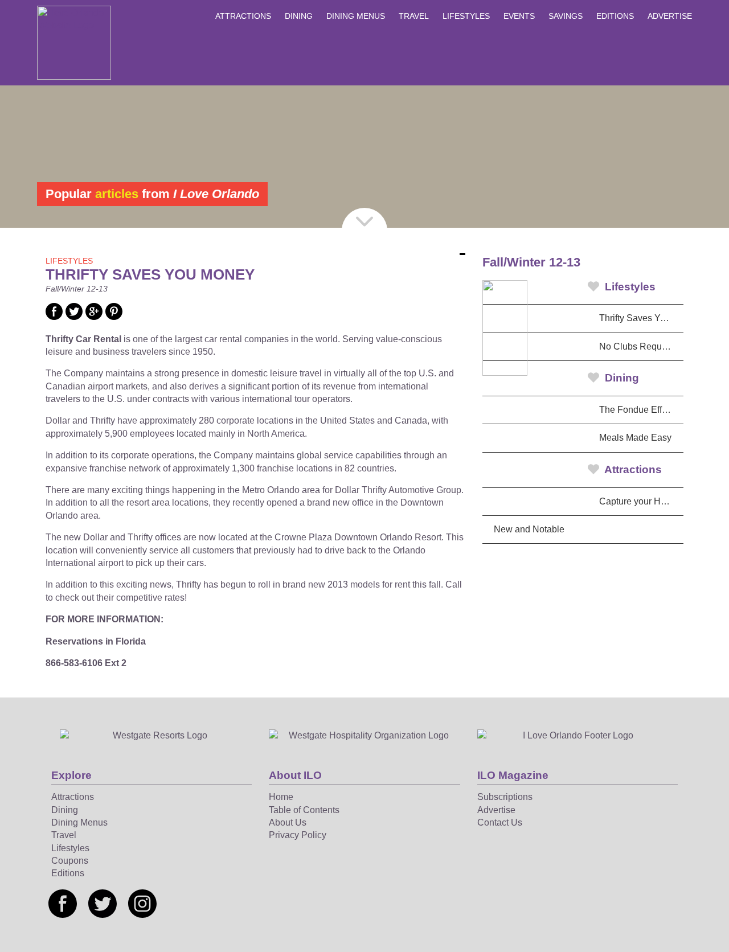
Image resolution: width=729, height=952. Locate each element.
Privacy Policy (297, 835)
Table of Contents (304, 810)
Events (519, 15)
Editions (615, 15)
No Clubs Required (638, 346)
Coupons (69, 860)
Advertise (670, 15)
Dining (299, 15)
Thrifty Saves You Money (641, 318)
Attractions (243, 15)
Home (281, 797)
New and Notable (529, 529)
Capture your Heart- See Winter (641, 501)
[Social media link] (54, 317)
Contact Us (499, 822)
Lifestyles (466, 15)
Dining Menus (355, 15)
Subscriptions (505, 797)
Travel (414, 15)
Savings (565, 15)
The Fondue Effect (636, 410)
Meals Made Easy (635, 437)
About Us (287, 822)
